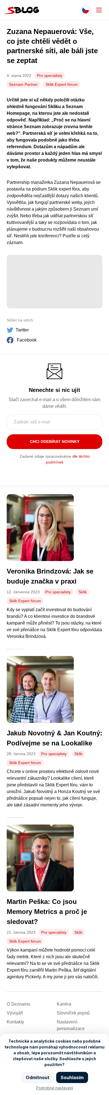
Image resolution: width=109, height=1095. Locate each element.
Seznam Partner (23, 84)
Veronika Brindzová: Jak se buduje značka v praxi (50, 576)
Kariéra (64, 1004)
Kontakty (15, 1022)
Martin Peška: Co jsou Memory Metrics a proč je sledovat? (47, 911)
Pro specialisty (49, 75)
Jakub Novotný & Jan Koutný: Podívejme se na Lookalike (54, 738)
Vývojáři (15, 1013)
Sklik (83, 592)
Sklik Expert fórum (62, 84)
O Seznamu (18, 1004)
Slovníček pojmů (73, 1013)
